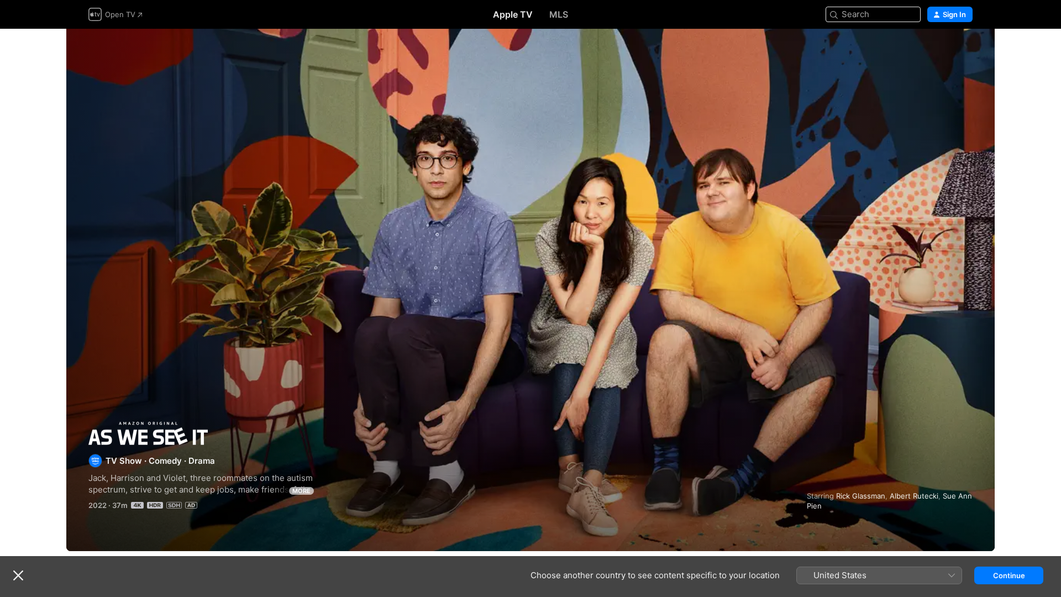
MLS (558, 14)
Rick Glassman (860, 495)
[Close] (18, 575)
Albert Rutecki (914, 495)
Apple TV (513, 14)
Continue (1009, 575)
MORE (301, 491)
